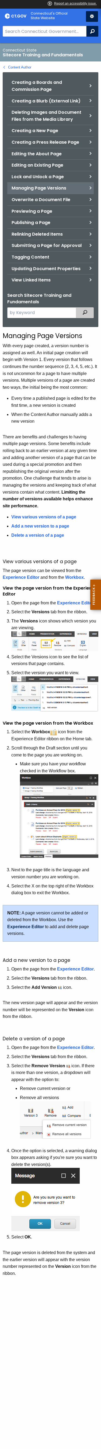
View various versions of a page (43, 517)
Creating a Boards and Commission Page (37, 85)
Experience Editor (21, 577)
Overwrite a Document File (41, 200)
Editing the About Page (37, 154)
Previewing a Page (32, 211)
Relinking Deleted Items (37, 234)
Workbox (74, 577)
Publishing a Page (31, 222)
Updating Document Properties (46, 269)
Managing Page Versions (39, 188)
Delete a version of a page (37, 535)
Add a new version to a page (40, 526)
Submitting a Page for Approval (47, 245)
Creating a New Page (35, 131)
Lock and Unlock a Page (38, 177)
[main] (50, 746)
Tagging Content (30, 257)
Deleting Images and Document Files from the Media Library (46, 115)
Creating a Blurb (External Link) (46, 101)
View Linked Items (31, 280)
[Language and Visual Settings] (92, 16)
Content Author (19, 67)
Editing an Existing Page (37, 165)
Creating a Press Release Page (45, 142)
